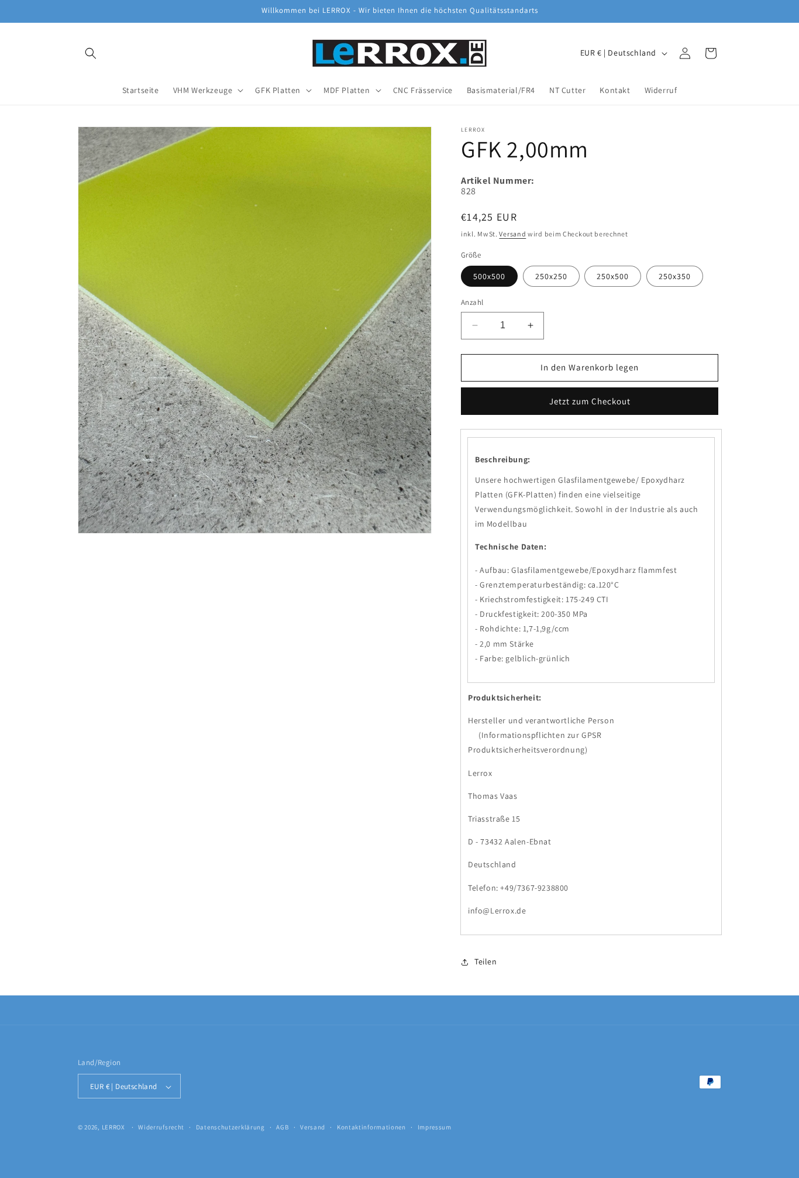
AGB (282, 1127)
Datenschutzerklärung (230, 1127)
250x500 (613, 276)
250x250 (551, 276)
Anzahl (472, 302)
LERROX (113, 1128)
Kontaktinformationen (371, 1127)
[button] (91, 53)
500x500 (489, 276)
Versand (512, 233)
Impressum (435, 1127)
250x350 (675, 276)
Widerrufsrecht (161, 1127)
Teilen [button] (485, 961)
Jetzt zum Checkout (590, 401)
